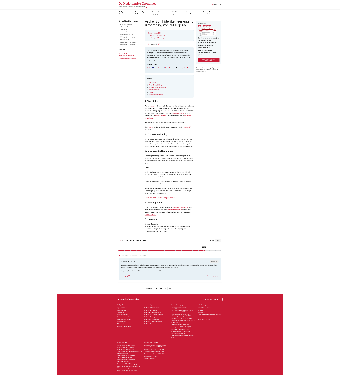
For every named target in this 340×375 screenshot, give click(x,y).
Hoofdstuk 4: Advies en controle (153, 314)
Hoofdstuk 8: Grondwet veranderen (154, 324)
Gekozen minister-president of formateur (209, 314)
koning (152, 106)
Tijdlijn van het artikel (156, 95)
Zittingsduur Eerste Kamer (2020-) (181, 329)
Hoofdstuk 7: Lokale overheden (153, 321)
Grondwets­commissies (207, 13)
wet (168, 111)
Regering (124, 29)
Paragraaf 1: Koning (157, 38)
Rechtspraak (125, 39)
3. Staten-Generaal (122, 314)
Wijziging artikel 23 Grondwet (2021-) (181, 327)
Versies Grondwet (189, 13)
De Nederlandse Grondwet (137, 3)
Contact (216, 299)
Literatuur (152, 92)
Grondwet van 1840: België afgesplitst (128, 364)
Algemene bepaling (126, 24)
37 (159, 44)
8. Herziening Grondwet (124, 326)
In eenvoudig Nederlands (157, 87)
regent (150, 127)
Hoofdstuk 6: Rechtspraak (151, 319)
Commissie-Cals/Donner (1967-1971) (154, 354)
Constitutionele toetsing (204, 307)
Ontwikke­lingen (175, 13)
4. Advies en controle (123, 317)
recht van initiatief (177, 113)
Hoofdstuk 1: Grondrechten (151, 307)
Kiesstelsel (201, 310)
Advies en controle (127, 34)
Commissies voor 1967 (150, 356)
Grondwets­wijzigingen (156, 13)
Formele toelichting (155, 85)
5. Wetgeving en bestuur (124, 319)
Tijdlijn (211, 240)
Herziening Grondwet (128, 44)
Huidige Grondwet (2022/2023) (126, 345)
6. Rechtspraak (121, 321)
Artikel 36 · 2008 (128, 261)
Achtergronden (154, 90)
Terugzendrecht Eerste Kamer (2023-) (182, 318)
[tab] (152, 68)
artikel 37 (187, 127)
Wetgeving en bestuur (128, 37)
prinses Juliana (150, 214)
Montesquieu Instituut (138, 6)
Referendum (201, 312)
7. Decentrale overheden (124, 324)
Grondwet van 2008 (155, 33)
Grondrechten (125, 27)
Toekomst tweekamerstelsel (206, 317)
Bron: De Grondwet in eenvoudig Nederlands (160, 198)
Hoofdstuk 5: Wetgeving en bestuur (154, 317)
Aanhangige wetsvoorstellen (179, 307)
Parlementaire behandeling (127, 58)
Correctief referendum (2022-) (180, 324)
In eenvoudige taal (140, 13)
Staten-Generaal (126, 32)
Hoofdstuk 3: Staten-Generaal (152, 312)
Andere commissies (149, 358)
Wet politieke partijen (204, 319)
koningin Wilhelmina (174, 210)
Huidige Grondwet (122, 13)
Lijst (218, 240)
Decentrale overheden (128, 42)
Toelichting (152, 82)
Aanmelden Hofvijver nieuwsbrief (208, 59)
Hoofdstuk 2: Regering (157, 35)
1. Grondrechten (121, 310)
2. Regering (120, 312)
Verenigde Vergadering (180, 207)
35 (149, 44)
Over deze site (207, 299)
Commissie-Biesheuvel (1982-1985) (154, 351)
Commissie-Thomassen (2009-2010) (154, 349)
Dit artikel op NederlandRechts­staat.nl (126, 54)
